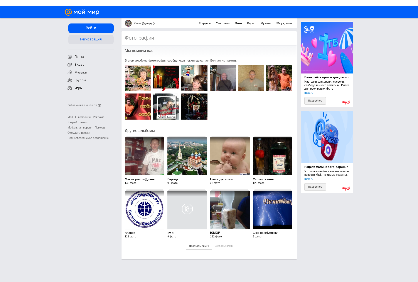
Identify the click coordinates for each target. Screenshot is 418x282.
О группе (205, 23)
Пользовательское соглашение (88, 138)
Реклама (98, 117)
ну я (170, 232)
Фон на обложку (265, 232)
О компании (83, 117)
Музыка (266, 23)
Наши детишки (221, 179)
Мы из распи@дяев (140, 179)
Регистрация (91, 39)
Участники (223, 23)
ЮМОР (215, 232)
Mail (70, 117)
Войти (91, 28)
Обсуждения (284, 23)
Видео (251, 23)
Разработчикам (77, 122)
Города (173, 179)
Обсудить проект (78, 132)
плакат (130, 232)
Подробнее (315, 100)
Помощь (100, 127)
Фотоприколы (264, 179)
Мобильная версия (79, 127)
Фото (239, 23)
